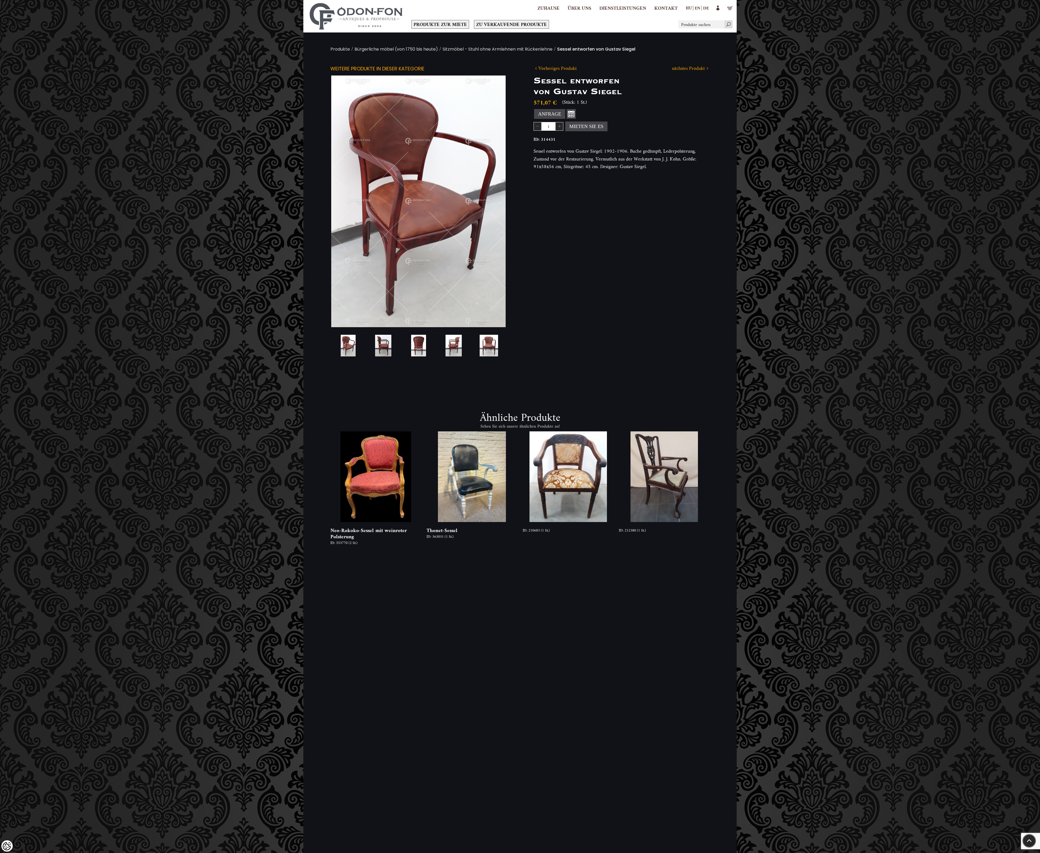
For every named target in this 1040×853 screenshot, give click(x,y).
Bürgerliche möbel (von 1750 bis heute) (396, 49)
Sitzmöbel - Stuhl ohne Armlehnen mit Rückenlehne (497, 49)
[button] (579, 8)
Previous (344, 201)
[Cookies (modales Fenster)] (7, 846)
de (706, 8)
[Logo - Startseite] (356, 16)
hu (689, 8)
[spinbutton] (548, 126)
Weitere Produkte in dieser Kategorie (377, 69)
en (697, 8)
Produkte (340, 49)
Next (492, 201)
